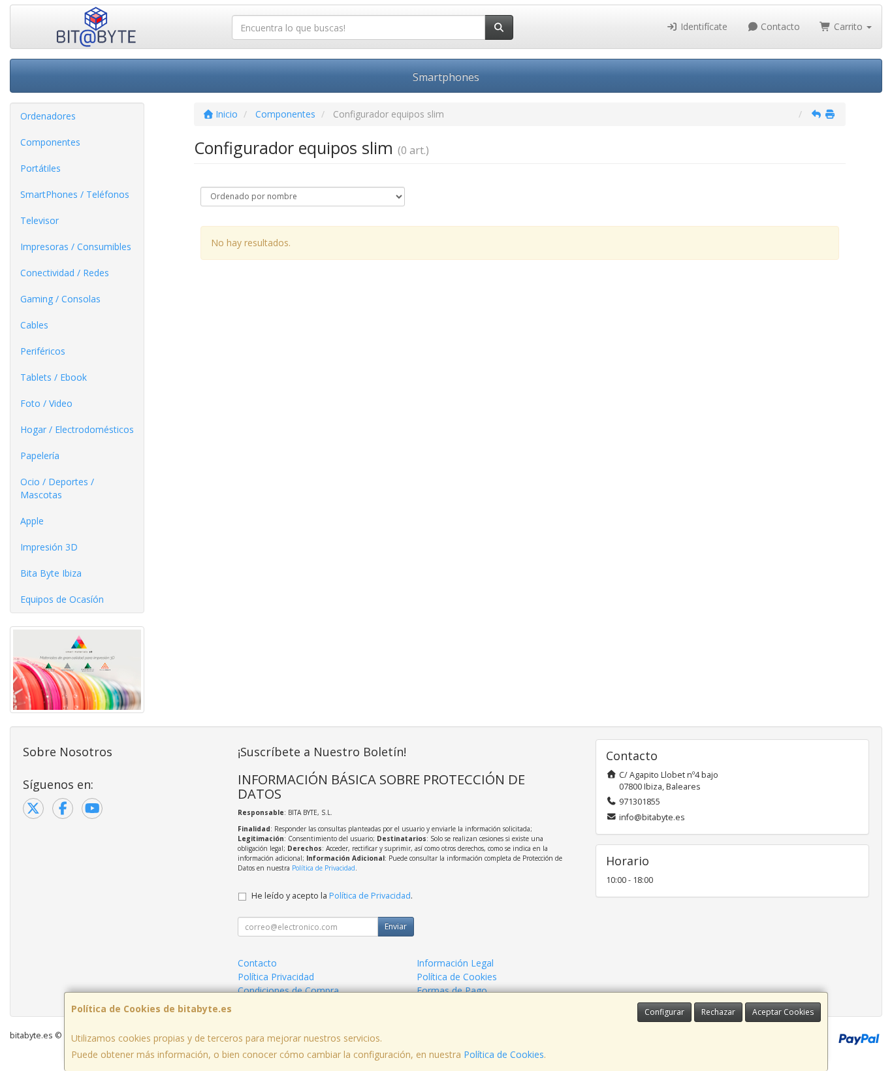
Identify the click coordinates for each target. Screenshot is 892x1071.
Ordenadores (48, 116)
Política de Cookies (504, 1054)
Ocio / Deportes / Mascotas (57, 488)
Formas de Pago (452, 990)
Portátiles (40, 168)
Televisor (39, 220)
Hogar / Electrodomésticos (77, 429)
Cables (34, 325)
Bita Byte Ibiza (51, 573)
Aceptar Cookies (783, 1011)
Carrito (848, 26)
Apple (32, 521)
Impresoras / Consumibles (75, 246)
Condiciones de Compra (288, 990)
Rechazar (718, 1011)
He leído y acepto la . (332, 895)
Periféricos (42, 351)
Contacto (779, 26)
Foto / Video (46, 403)
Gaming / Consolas (60, 299)
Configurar (664, 1011)
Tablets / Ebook (53, 377)
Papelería (39, 455)
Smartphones (446, 77)
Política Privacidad (276, 976)
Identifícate (702, 26)
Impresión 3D (49, 547)
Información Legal (455, 963)
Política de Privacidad (323, 867)
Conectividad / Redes (64, 272)
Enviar (396, 926)
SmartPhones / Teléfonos (74, 194)
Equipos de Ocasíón (62, 599)
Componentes (50, 142)
